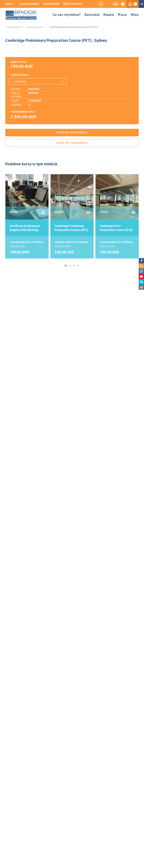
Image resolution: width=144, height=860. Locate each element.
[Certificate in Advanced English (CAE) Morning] (26, 198)
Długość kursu (19, 75)
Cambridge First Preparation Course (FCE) (116, 228)
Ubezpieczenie (51, 3)
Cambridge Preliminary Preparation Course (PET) (71, 228)
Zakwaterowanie (29, 3)
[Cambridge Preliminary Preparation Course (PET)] (72, 198)
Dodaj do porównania (71, 142)
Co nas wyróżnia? (67, 14)
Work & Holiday (72, 3)
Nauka (108, 14)
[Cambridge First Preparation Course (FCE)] (117, 198)
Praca (122, 14)
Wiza (135, 14)
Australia (91, 14)
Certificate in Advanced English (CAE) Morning (25, 228)
